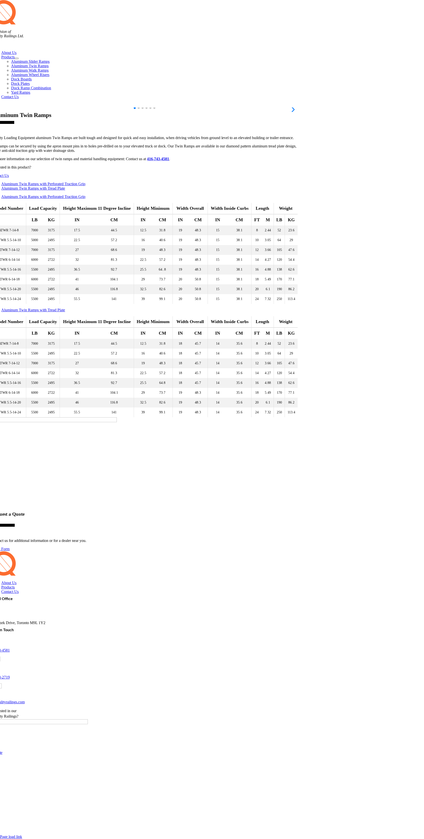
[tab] (149, 184)
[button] (135, 108)
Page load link (11, 837)
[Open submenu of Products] (17, 58)
